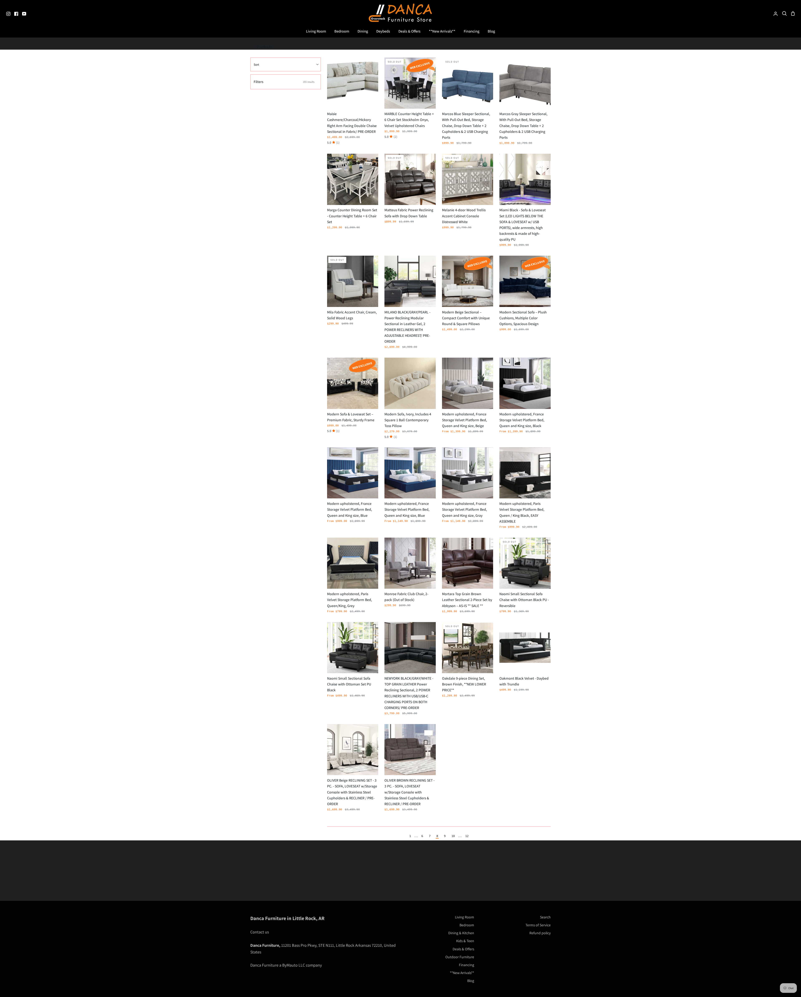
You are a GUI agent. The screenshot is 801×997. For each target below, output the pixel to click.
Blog (470, 980)
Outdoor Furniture (459, 956)
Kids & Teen (465, 940)
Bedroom (467, 925)
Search (545, 917)
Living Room (464, 917)
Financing (466, 964)
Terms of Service (538, 925)
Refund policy (540, 932)
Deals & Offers (463, 949)
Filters (284, 81)
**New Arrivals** (462, 972)
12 (467, 836)
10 (453, 836)
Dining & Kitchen (461, 932)
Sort (256, 64)
